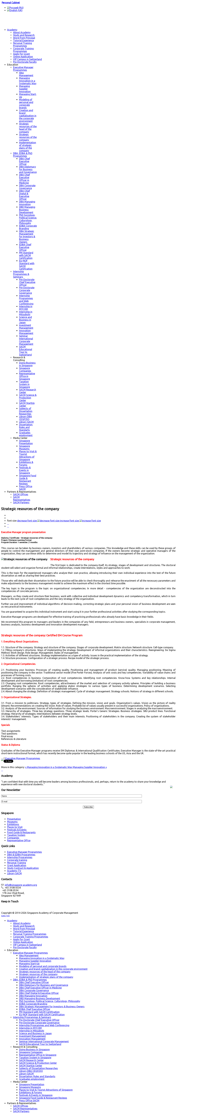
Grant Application (16, 865)
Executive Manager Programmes (22, 758)
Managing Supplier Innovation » (90, 767)
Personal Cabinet (11, 2)
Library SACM (14, 873)
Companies (13, 837)
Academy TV (14, 870)
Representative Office (18, 840)
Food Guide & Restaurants (21, 832)
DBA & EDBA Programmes (21, 854)
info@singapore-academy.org (21, 885)
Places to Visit (14, 827)
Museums (12, 821)
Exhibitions (13, 824)
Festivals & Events (17, 829)
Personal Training (16, 862)
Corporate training (17, 860)
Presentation (14, 819)
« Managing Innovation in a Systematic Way (49, 767)
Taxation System (16, 835)
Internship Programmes (19, 857)
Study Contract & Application (23, 868)
